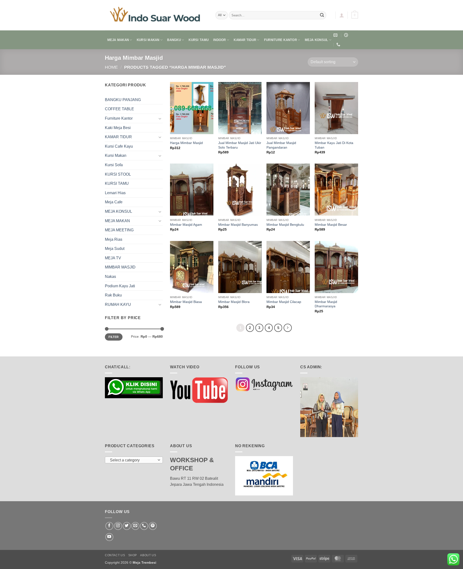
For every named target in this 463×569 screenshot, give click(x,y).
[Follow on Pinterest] (153, 526)
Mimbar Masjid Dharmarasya (326, 304)
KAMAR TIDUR (245, 40)
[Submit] (322, 15)
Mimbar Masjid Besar (331, 224)
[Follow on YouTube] (109, 537)
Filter (114, 337)
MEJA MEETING (119, 230)
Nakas (110, 276)
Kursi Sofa (114, 165)
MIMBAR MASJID (120, 267)
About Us (148, 555)
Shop (132, 555)
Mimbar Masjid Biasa (186, 302)
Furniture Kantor (119, 118)
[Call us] (144, 526)
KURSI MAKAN (148, 40)
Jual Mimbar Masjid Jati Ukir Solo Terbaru (239, 145)
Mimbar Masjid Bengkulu (285, 224)
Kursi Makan (115, 155)
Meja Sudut (114, 249)
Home (111, 67)
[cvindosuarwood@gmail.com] (336, 35)
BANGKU (174, 40)
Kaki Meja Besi (118, 128)
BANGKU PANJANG (123, 100)
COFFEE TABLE (119, 109)
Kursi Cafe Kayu (119, 146)
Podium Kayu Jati (120, 286)
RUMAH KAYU (118, 304)
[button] (341, 15)
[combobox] (134, 460)
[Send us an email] (135, 526)
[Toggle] (160, 118)
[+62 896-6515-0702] (338, 44)
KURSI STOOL (118, 174)
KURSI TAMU (199, 40)
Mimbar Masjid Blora (234, 302)
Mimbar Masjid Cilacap (283, 302)
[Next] (288, 328)
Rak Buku (113, 295)
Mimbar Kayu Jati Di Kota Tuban (334, 145)
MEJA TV (113, 258)
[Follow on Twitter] (127, 526)
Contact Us (115, 555)
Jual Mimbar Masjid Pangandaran (281, 145)
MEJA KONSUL (316, 40)
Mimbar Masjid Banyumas (238, 224)
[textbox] (132, 460)
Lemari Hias (115, 193)
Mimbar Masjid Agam (186, 224)
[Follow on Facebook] (109, 526)
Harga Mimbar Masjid (186, 143)
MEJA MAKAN (118, 40)
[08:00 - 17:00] (346, 35)
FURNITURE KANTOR (280, 40)
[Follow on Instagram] (118, 526)
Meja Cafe (114, 202)
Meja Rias (113, 239)
